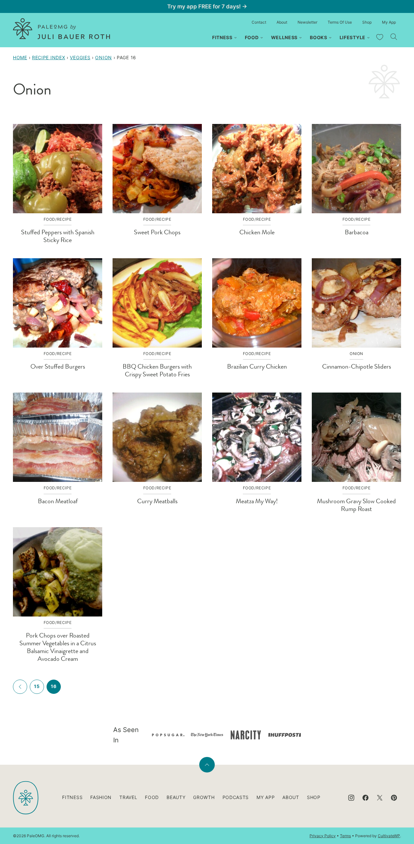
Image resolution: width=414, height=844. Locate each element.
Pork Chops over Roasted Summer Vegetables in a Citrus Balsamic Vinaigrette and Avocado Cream (57, 647)
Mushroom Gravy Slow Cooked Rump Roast (356, 505)
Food (252, 37)
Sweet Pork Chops (157, 232)
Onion (103, 57)
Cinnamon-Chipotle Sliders (356, 366)
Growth (203, 797)
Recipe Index (48, 57)
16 (53, 686)
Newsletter (307, 22)
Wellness (284, 37)
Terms (345, 835)
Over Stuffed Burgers (57, 366)
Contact (259, 22)
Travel (128, 797)
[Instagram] (351, 798)
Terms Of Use (340, 22)
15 (36, 686)
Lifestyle (352, 37)
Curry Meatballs (157, 501)
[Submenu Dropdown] (235, 38)
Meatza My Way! (257, 501)
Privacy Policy (323, 835)
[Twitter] (380, 798)
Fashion (101, 797)
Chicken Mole (257, 232)
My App (389, 22)
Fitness (222, 37)
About (282, 22)
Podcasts (236, 797)
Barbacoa (356, 232)
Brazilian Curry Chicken (257, 366)
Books (318, 37)
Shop (367, 22)
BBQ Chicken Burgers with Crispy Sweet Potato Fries (157, 370)
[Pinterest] (394, 798)
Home (20, 57)
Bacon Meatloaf (58, 501)
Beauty (176, 797)
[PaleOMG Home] (61, 28)
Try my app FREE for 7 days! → (207, 6)
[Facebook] (365, 798)
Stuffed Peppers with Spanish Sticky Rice (57, 236)
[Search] (394, 37)
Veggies (80, 57)
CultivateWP (389, 835)
